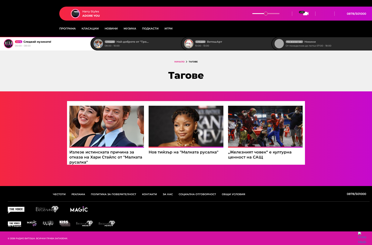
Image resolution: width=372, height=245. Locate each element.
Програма (67, 28)
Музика (130, 28)
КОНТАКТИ (149, 194)
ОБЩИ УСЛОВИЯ (233, 194)
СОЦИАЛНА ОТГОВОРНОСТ (197, 194)
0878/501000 (356, 14)
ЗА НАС (168, 194)
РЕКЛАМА (78, 194)
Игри (168, 28)
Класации (90, 28)
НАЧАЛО (179, 61)
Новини (111, 28)
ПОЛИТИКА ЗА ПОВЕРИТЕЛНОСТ (113, 194)
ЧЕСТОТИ (59, 194)
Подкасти (150, 28)
